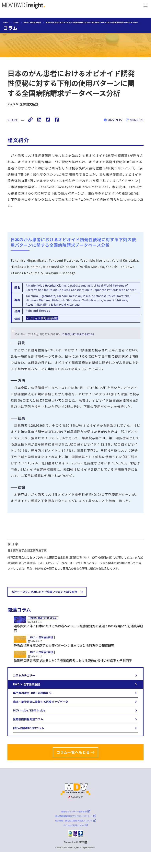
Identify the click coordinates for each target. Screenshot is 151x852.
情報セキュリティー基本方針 (74, 811)
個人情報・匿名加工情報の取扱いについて (74, 820)
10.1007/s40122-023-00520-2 (78, 334)
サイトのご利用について (74, 825)
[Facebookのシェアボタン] (57, 120)
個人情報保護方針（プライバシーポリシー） (74, 816)
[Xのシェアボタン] (48, 120)
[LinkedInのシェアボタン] (39, 120)
